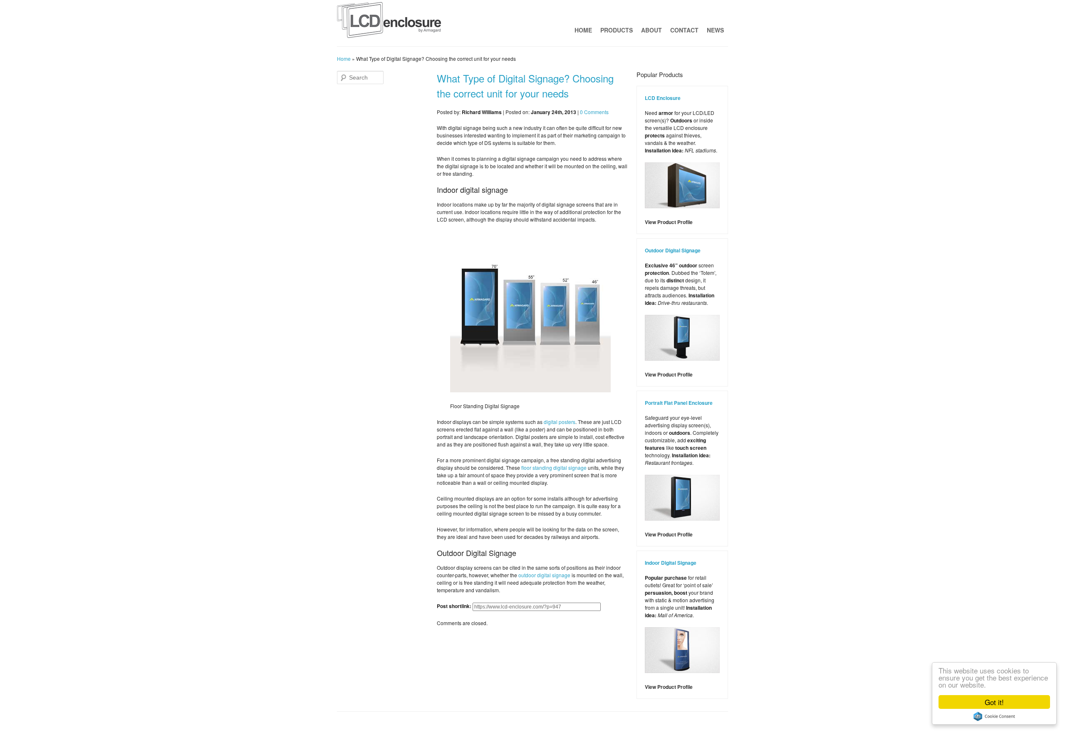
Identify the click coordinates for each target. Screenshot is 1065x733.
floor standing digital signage (554, 467)
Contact (684, 30)
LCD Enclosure (663, 98)
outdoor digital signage (544, 574)
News (715, 30)
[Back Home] (389, 22)
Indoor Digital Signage (670, 562)
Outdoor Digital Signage (673, 250)
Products (616, 30)
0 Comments (594, 111)
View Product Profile (669, 222)
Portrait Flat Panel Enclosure (679, 402)
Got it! (994, 702)
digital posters (559, 421)
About (651, 30)
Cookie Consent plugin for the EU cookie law (994, 716)
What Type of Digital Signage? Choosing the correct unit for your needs (525, 85)
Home (583, 30)
